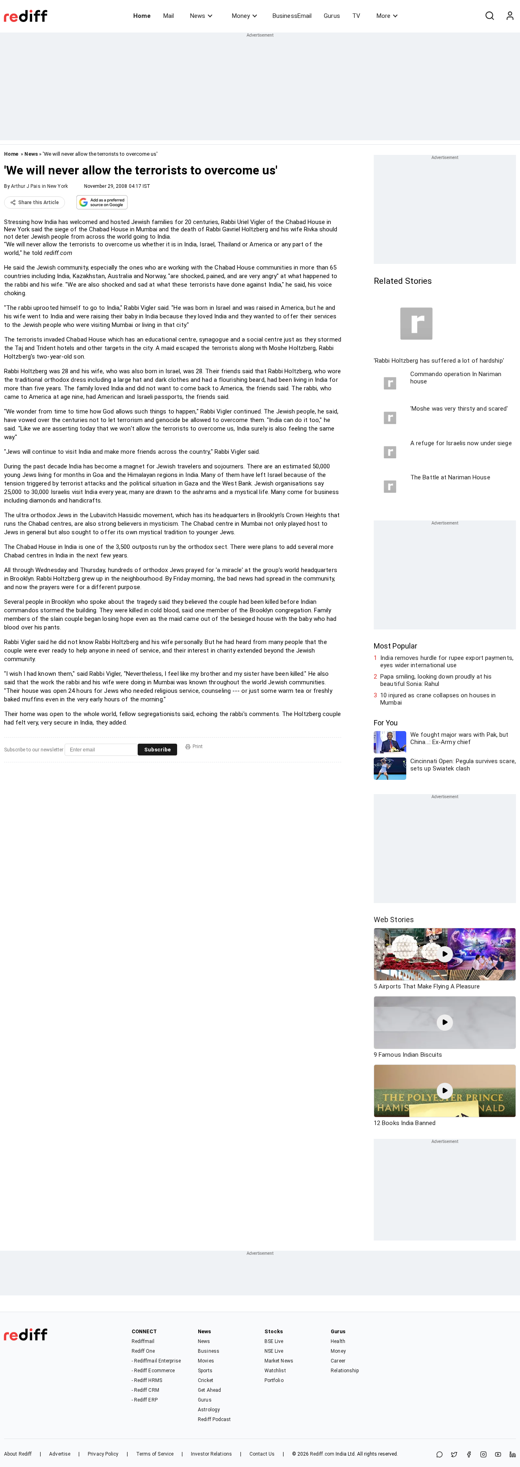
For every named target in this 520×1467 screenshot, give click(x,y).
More (383, 16)
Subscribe (157, 750)
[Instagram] (483, 1455)
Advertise (59, 1454)
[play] (445, 954)
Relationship (345, 1370)
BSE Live (274, 1341)
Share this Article (38, 202)
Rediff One (143, 1351)
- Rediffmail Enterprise (156, 1361)
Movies (206, 1361)
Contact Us (262, 1454)
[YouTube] (498, 1455)
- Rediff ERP (145, 1400)
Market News (278, 1361)
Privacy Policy (103, 1454)
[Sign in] (510, 15)
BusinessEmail (292, 16)
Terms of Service (155, 1454)
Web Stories (394, 919)
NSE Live (274, 1351)
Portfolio (274, 1380)
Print (198, 746)
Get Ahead (209, 1390)
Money (241, 16)
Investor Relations (211, 1454)
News (197, 16)
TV (356, 16)
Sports (205, 1370)
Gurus (332, 16)
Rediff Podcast (214, 1419)
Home (142, 16)
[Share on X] (454, 1455)
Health (338, 1341)
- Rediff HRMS (147, 1380)
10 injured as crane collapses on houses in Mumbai (438, 699)
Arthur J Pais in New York (39, 186)
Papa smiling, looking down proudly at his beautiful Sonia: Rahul (436, 680)
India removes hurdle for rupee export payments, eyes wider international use (447, 661)
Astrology (209, 1410)
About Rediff (18, 1454)
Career (338, 1361)
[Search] (489, 15)
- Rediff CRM (145, 1390)
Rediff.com (322, 1454)
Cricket (205, 1380)
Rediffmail (143, 1341)
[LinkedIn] (512, 1455)
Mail (168, 16)
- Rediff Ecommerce (153, 1370)
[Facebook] (469, 1455)
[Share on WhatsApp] (439, 1455)
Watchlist (275, 1370)
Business (208, 1351)
